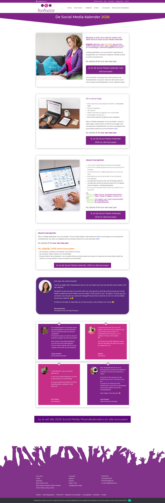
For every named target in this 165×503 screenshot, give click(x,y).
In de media (111, 1)
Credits (104, 495)
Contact (127, 1)
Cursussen (106, 8)
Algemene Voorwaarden (73, 495)
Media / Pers (73, 483)
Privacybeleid (87, 495)
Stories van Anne (98, 1)
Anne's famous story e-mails (45, 488)
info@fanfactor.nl (111, 483)
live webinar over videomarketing (113, 381)
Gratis (96, 8)
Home (69, 8)
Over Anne (78, 8)
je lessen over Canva (104, 302)
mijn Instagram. (64, 373)
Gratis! (38, 478)
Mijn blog (39, 481)
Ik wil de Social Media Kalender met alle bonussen (105, 70)
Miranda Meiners (59, 308)
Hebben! (89, 8)
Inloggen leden (119, 1)
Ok (129, 500)
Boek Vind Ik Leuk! (42, 483)
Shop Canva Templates (120, 8)
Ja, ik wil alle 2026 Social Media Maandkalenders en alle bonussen (82, 419)
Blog (105, 1)
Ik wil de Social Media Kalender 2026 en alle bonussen (106, 140)
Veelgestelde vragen (75, 485)
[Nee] (163, 500)
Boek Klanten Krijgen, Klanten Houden (48, 485)
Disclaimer (96, 495)
